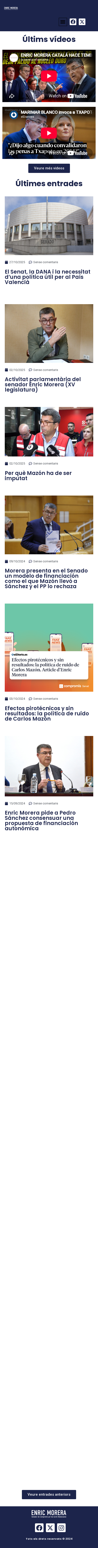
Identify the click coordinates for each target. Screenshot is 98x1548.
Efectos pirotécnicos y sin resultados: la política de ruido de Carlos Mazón (47, 713)
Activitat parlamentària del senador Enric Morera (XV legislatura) (43, 384)
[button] (63, 22)
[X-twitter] (82, 21)
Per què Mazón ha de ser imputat (38, 475)
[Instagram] (61, 1527)
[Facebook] (73, 21)
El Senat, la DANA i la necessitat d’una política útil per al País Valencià (47, 277)
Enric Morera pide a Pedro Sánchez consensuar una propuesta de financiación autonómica (41, 820)
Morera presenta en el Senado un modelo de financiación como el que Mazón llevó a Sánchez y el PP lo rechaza (46, 578)
